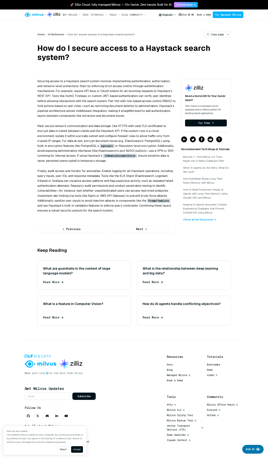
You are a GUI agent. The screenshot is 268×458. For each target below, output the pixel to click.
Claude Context (177, 440)
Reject (63, 449)
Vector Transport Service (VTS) (178, 427)
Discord (212, 410)
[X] (37, 416)
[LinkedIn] (56, 416)
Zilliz (78, 373)
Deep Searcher (176, 435)
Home (41, 34)
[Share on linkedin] (184, 139)
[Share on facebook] (202, 139)
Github (211, 415)
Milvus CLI (174, 410)
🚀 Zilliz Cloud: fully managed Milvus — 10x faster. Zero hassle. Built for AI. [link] (121, 5)
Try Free (204, 123)
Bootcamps (213, 364)
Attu (170, 404)
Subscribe (84, 396)
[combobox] (167, 15)
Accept (77, 449)
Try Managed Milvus (228, 14)
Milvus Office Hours (221, 404)
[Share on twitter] (193, 139)
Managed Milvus (177, 375)
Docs (86, 14)
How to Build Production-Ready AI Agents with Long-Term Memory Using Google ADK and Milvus (205, 193)
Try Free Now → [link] (186, 4)
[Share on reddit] (210, 139)
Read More (51, 282)
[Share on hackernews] (219, 139)
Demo (210, 369)
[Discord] (47, 416)
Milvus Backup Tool (180, 420)
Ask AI (250, 449)
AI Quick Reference (180, 385)
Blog (125, 14)
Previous (73, 229)
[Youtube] (66, 416)
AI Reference (56, 34)
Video (210, 375)
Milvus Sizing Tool (180, 415)
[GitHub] (28, 416)
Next (139, 229)
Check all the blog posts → (199, 219)
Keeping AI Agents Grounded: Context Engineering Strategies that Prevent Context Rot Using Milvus (205, 208)
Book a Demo (204, 14)
